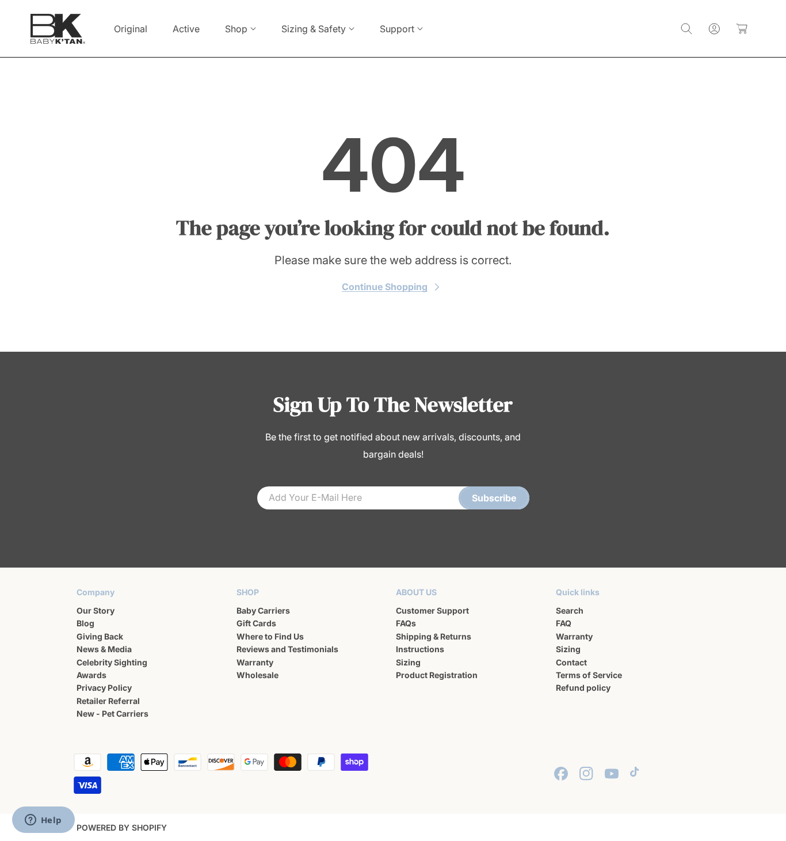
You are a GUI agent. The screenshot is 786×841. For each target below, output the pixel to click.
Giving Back (100, 636)
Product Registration (437, 675)
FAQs (406, 624)
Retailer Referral (108, 701)
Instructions (420, 649)
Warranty (254, 662)
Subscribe (494, 498)
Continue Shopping (385, 286)
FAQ (563, 624)
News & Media (104, 649)
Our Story (96, 610)
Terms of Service (589, 675)
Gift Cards (256, 624)
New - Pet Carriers (112, 713)
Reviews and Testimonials (287, 649)
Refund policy (583, 688)
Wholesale (257, 675)
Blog (85, 624)
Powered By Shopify (122, 827)
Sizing (408, 662)
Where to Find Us (270, 636)
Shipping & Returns (433, 636)
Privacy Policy (104, 688)
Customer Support (432, 610)
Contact (571, 662)
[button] (240, 29)
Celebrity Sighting (112, 662)
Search (569, 610)
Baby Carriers (263, 610)
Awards (91, 675)
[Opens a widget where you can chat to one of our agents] (43, 820)
